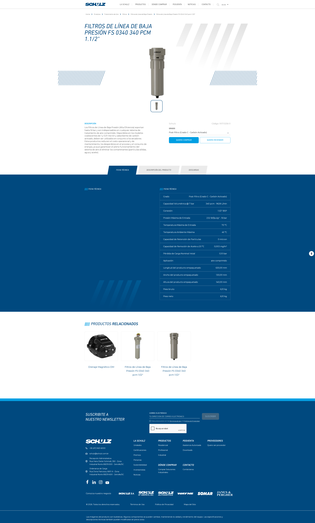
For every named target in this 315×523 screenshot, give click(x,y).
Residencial (163, 445)
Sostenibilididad (140, 465)
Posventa (177, 5)
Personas (138, 460)
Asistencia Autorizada (192, 445)
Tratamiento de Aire (111, 14)
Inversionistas (139, 470)
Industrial (162, 455)
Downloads (187, 450)
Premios (137, 455)
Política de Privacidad (192, 421)
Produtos (97, 14)
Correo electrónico (158, 413)
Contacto (206, 5)
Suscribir (210, 417)
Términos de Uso (175, 421)
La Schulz (124, 5)
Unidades (138, 445)
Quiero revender (215, 140)
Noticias (192, 5)
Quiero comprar (184, 140)
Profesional (163, 450)
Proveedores (215, 441)
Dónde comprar (167, 465)
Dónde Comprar (159, 5)
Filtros (124, 14)
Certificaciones (140, 450)
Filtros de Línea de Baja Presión (141, 14)
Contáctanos (188, 469)
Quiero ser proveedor (216, 445)
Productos (140, 5)
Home (88, 14)
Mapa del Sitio (190, 504)
